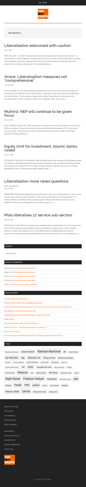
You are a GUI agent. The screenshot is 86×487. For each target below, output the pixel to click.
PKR (26, 385)
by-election (11, 357)
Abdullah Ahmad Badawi (11, 352)
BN (65, 352)
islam (30, 367)
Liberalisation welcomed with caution (37, 45)
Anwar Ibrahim (28, 351)
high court (64, 362)
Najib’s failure (9, 319)
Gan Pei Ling (44, 362)
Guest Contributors (10, 424)
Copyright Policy (9, 440)
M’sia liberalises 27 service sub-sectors (38, 215)
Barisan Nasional (49, 351)
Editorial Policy (9, 431)
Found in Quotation (32, 362)
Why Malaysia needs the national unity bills (20, 311)
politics (44, 385)
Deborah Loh (34, 357)
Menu (44, 3)
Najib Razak (12, 378)
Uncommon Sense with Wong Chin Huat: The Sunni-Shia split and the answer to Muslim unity (38, 307)
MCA (32, 373)
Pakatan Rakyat (33, 378)
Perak (17, 385)
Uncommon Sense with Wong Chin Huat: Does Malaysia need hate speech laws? (33, 336)
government (55, 362)
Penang (8, 385)
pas (76, 378)
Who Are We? (8, 411)
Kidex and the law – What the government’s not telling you (25, 327)
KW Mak (69, 367)
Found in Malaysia (18, 362)
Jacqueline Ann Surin (43, 367)
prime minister (54, 385)
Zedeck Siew (53, 392)
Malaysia (22, 372)
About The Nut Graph (11, 406)
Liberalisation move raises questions (36, 181)
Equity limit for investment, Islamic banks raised (40, 148)
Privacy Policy (9, 449)
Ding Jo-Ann (49, 358)
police (36, 385)
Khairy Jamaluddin (59, 367)
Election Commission (65, 358)
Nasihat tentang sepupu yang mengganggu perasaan (23, 303)
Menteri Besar (41, 373)
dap (23, 357)
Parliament (52, 379)
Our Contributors (9, 415)
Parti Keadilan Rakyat (65, 379)
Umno (26, 391)
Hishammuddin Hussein (12, 367)
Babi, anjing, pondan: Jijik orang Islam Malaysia (21, 323)
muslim (76, 373)
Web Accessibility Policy (12, 444)
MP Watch (53, 373)
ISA (23, 367)
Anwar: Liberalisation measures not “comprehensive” (35, 78)
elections (7, 362)
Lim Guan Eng (9, 373)
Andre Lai (7, 285)
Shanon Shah (12, 391)
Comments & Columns (11, 435)
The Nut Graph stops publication (24, 268)
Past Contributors (10, 420)
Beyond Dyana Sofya (12, 331)
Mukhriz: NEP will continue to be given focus (38, 113)
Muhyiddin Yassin (66, 373)
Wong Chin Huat (39, 392)
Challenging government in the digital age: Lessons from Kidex (27, 315)
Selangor (65, 385)
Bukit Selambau (73, 352)
